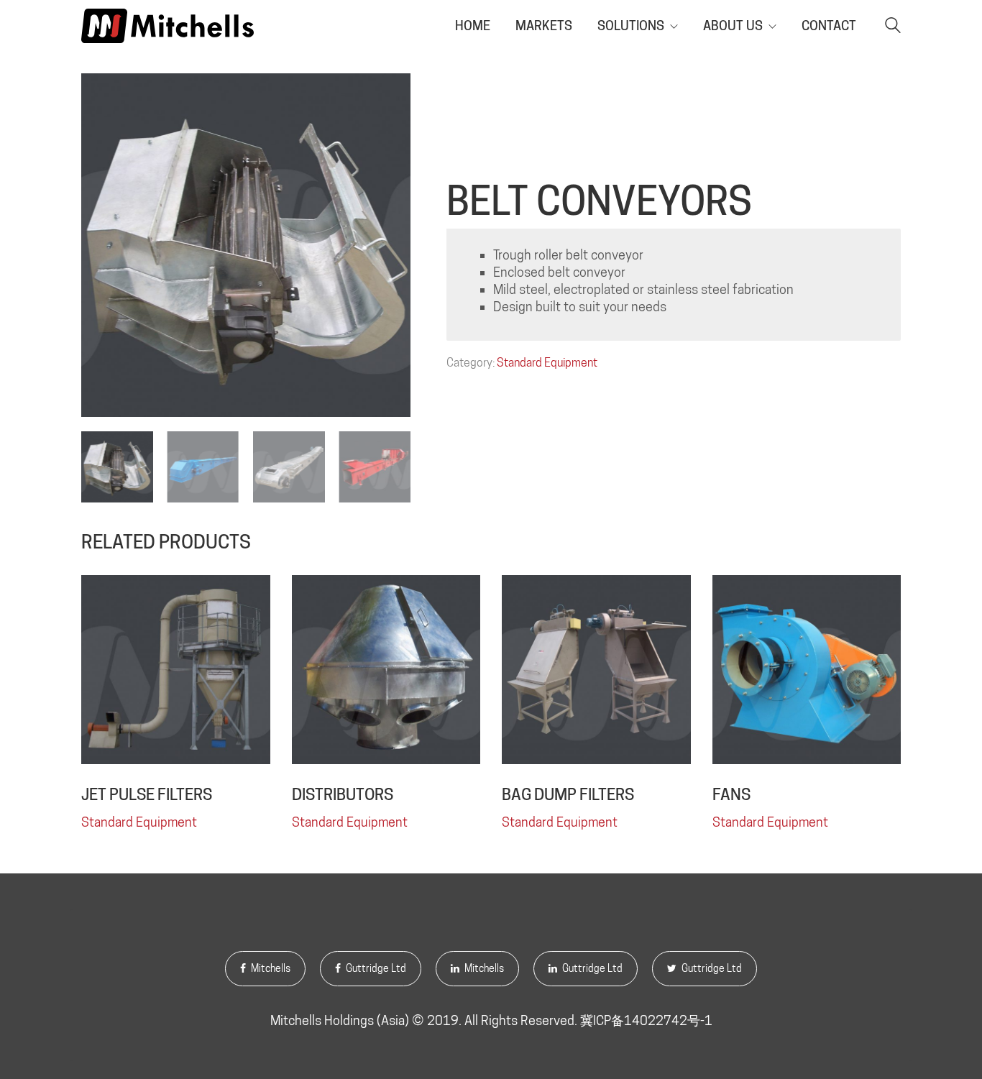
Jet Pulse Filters (146, 794)
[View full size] (100, 95)
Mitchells (269, 968)
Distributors (342, 794)
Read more (111, 821)
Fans (731, 794)
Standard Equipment (547, 362)
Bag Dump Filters (568, 794)
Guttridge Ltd (375, 968)
